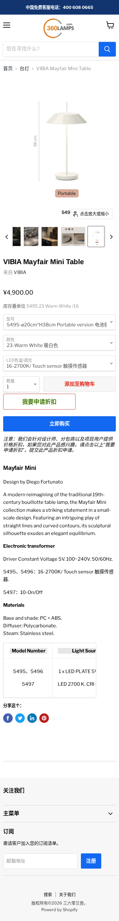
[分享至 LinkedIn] (32, 718)
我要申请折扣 (39, 401)
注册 (91, 861)
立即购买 (60, 424)
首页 (8, 68)
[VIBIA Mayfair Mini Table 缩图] (13, 236)
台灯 (24, 68)
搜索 (48, 894)
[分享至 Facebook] (8, 718)
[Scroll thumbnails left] (8, 237)
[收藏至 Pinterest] (44, 718)
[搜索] (107, 49)
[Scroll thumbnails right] (110, 237)
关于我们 (67, 894)
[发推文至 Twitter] (20, 718)
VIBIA (20, 272)
